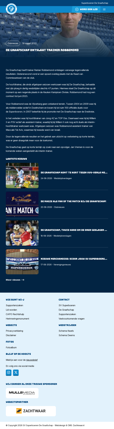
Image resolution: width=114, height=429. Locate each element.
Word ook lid (89, 9)
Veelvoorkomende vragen (72, 318)
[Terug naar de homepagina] (11, 9)
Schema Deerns (67, 335)
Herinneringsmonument (17, 318)
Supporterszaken (14, 305)
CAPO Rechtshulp (15, 314)
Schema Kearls (66, 330)
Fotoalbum (11, 347)
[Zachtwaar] (31, 411)
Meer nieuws (13, 279)
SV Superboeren (67, 305)
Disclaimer (11, 335)
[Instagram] (8, 373)
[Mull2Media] (22, 393)
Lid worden (11, 309)
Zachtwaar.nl (78, 425)
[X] (16, 373)
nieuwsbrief (32, 360)
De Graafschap (66, 309)
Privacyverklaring (14, 330)
